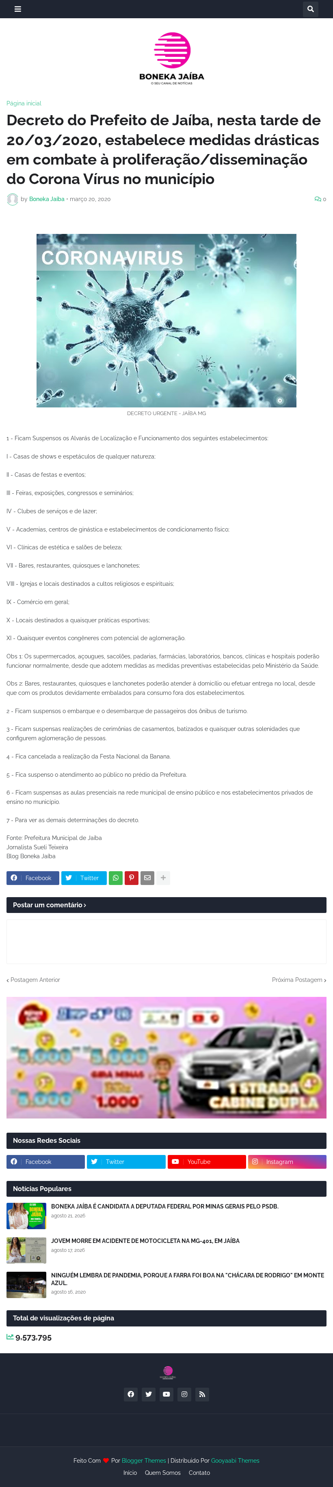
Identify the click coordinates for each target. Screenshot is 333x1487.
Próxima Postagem (297, 980)
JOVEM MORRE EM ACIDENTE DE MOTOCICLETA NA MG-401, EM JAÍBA (145, 1241)
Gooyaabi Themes (235, 1460)
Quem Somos (163, 1473)
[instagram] (184, 1394)
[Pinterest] (131, 878)
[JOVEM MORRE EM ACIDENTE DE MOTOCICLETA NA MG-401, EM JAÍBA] (26, 1250)
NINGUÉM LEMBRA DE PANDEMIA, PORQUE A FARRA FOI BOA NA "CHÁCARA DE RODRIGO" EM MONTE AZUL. (187, 1279)
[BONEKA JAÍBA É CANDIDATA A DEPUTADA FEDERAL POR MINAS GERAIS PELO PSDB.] (26, 1216)
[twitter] (149, 1394)
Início (130, 1473)
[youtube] (166, 1394)
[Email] (147, 878)
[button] (18, 9)
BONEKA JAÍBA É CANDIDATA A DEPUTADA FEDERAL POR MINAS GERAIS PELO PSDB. (165, 1206)
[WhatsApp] (116, 878)
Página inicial (23, 103)
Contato (199, 1473)
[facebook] (131, 1394)
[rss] (202, 1394)
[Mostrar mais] (163, 878)
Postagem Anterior (35, 980)
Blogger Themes (144, 1460)
